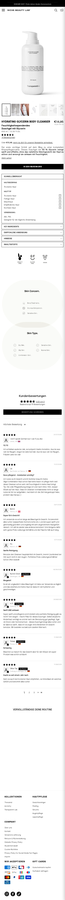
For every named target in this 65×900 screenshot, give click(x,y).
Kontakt (8, 831)
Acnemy (8, 806)
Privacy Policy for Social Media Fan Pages (21, 853)
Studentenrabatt (11, 846)
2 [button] (29, 692)
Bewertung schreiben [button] (33, 412)
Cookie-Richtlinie (11, 849)
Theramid (8, 802)
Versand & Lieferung (13, 835)
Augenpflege (37, 813)
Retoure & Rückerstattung (15, 838)
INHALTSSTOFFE (11, 244)
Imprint (7, 856)
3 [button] (34, 692)
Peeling (35, 806)
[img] (9, 435)
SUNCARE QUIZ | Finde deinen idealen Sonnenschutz (32, 3)
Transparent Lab (11, 809)
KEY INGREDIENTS (11, 226)
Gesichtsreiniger (39, 802)
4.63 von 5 (40, 402)
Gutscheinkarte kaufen (41, 867)
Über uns (8, 827)
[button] (8, 135)
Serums (35, 809)
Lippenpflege (37, 817)
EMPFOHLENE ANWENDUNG (15, 232)
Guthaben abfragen (40, 871)
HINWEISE (8, 238)
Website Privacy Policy (13, 842)
